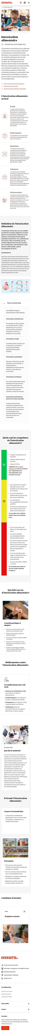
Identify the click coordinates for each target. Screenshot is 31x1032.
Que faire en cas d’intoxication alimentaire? (15, 89)
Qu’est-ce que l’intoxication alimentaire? (14, 84)
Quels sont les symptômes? (11, 86)
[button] (21, 3)
